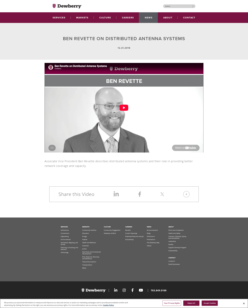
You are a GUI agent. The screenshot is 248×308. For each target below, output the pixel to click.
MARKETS (82, 17)
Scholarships (129, 239)
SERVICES (59, 17)
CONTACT (189, 17)
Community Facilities (89, 230)
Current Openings (131, 233)
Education (85, 233)
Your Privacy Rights (172, 303)
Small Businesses (174, 264)
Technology (64, 252)
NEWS (148, 17)
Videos (149, 246)
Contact (172, 258)
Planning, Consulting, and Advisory (69, 248)
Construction (65, 233)
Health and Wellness (89, 243)
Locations (171, 261)
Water (84, 268)
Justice (84, 249)
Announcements (152, 230)
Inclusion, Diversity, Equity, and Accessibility (177, 237)
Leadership (172, 241)
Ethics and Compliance (176, 230)
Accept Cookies (210, 303)
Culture (107, 227)
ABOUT (167, 17)
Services (64, 227)
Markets (85, 227)
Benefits (128, 230)
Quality (170, 244)
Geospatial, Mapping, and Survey (69, 243)
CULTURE (105, 17)
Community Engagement (112, 230)
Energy (84, 236)
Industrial (85, 246)
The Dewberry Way (153, 243)
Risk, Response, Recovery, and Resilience (90, 258)
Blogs (148, 233)
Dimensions (151, 236)
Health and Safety (174, 233)
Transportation (87, 265)
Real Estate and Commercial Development (91, 253)
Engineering (65, 236)
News (149, 227)
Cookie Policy (108, 305)
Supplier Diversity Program (177, 247)
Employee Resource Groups (134, 236)
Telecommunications (89, 262)
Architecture (65, 230)
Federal (84, 239)
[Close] (244, 303)
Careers (128, 227)
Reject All (191, 303)
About (171, 227)
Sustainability (172, 251)
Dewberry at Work (110, 233)
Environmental (66, 239)
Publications (151, 239)
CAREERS (128, 17)
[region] (124, 303)
